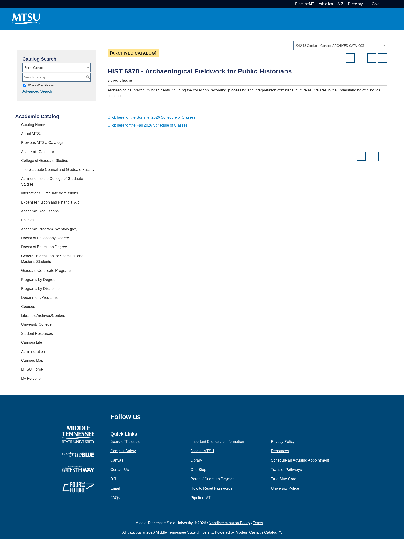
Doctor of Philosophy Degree (45, 238)
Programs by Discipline (40, 289)
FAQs (115, 498)
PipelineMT (304, 4)
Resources (280, 451)
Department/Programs (39, 297)
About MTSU (32, 134)
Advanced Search (37, 91)
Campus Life (31, 342)
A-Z (340, 4)
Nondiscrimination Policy (229, 523)
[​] (144, 418)
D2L (113, 479)
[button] (383, 4)
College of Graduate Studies (44, 161)
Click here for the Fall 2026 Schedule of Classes (148, 125)
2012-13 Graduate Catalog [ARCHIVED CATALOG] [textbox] (329, 45)
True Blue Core (283, 479)
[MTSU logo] (78, 434)
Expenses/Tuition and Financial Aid (50, 202)
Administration (33, 351)
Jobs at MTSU (202, 451)
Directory (355, 4)
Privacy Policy (283, 442)
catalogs (135, 532)
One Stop (198, 470)
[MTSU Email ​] (366, 4)
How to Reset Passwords (211, 488)
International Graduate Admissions (49, 193)
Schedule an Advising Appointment (300, 460)
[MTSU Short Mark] (26, 18)
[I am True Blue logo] (78, 454)
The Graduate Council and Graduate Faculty (57, 169)
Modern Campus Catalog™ (258, 532)
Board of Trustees (125, 442)
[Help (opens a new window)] (382, 58)
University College (36, 324)
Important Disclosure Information (217, 442)
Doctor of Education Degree (44, 247)
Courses (28, 307)
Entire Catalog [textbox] (33, 67)
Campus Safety (123, 451)
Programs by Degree (38, 280)
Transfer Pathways (286, 470)
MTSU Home (32, 369)
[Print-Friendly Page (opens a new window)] (371, 58)
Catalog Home (33, 125)
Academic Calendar (37, 152)
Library (196, 460)
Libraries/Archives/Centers (43, 315)
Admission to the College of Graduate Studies (52, 181)
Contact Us (119, 470)
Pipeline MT (201, 498)
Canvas (116, 460)
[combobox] (340, 45)
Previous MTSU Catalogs (42, 143)
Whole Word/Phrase (41, 85)
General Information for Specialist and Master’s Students (52, 259)
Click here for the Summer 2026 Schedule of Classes (151, 117)
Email (115, 488)
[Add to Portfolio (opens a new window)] (350, 58)
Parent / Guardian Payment (213, 479)
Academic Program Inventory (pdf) (49, 229)
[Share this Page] (361, 58)
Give (375, 4)
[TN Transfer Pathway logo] (78, 469)
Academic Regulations (40, 211)
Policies (27, 220)
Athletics (326, 4)
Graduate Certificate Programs (46, 271)
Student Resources (37, 333)
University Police (285, 488)
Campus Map (32, 360)
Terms (258, 523)
